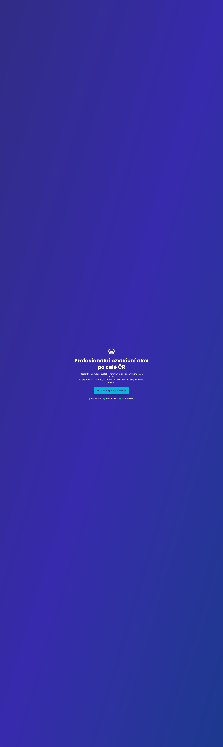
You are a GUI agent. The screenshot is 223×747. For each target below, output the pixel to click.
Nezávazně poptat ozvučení (111, 390)
